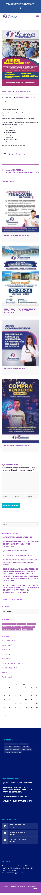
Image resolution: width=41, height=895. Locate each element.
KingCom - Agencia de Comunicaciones (25, 886)
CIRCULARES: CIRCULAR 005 (18, 839)
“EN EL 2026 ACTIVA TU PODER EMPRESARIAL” (20, 562)
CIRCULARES (31, 624)
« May (4, 715)
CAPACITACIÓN (21, 624)
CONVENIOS (14, 626)
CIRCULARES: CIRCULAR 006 (18, 832)
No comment (20, 97)
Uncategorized (27, 629)
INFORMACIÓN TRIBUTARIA (27, 626)
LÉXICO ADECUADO (20, 92)
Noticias (29, 92)
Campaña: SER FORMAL (13, 170)
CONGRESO (6, 626)
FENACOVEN (7, 92)
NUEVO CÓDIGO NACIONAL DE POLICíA (21, 172)
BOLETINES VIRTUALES (9, 624)
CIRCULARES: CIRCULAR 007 (18, 824)
